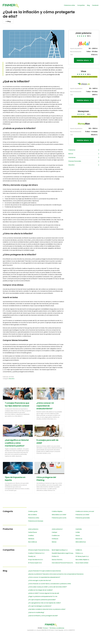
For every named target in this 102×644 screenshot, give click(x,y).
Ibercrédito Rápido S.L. (82, 559)
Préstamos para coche (59, 518)
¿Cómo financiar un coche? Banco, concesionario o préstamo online (49, 584)
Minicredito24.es (81, 542)
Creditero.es (56, 535)
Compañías (81, 5)
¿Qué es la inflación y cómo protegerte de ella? (43, 616)
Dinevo (78, 535)
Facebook (95, 5)
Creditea (31, 535)
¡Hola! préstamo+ (57, 529)
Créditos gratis (32, 511)
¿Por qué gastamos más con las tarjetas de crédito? (44, 603)
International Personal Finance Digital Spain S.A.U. (64, 563)
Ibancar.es (79, 539)
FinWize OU (55, 556)
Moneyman (83, 111)
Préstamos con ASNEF (82, 515)
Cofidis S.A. (79, 550)
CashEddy (79, 529)
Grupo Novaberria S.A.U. (35, 559)
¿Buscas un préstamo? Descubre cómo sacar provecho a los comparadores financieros (55, 574)
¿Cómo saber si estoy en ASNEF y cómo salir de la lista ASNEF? (47, 587)
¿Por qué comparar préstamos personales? (42, 600)
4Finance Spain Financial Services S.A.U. (40, 550)
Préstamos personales (83, 518)
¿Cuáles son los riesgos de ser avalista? (40, 590)
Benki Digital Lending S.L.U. (60, 550)
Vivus (83, 71)
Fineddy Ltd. (31, 556)
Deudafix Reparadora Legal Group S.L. (63, 553)
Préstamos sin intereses (35, 521)
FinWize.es (55, 539)
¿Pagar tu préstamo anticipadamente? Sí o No (42, 596)
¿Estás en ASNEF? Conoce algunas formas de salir (43, 593)
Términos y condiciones (56, 628)
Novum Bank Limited (82, 563)
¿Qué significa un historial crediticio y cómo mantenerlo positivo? (17, 443)
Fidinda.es (31, 539)
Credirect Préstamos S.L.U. (36, 553)
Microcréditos (32, 515)
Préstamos (71, 150)
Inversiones (71, 157)
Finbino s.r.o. (79, 553)
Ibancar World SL (57, 559)
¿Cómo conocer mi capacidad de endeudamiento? (45, 406)
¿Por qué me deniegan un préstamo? (39, 606)
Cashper (54, 532)
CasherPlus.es (32, 532)
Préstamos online (69, 5)
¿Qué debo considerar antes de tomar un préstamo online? (46, 609)
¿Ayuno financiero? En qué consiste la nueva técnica (44, 571)
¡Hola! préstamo (83, 33)
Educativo (11, 378)
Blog (88, 5)
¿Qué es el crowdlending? (36, 612)
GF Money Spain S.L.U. (82, 556)
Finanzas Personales (74, 161)
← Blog (8, 21)
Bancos (70, 154)
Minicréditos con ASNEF (59, 515)
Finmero (45, 628)
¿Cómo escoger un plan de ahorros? (39, 580)
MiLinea (54, 542)
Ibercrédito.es (32, 542)
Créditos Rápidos (57, 511)
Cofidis (78, 532)
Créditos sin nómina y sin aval (85, 511)
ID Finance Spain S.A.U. (35, 563)
